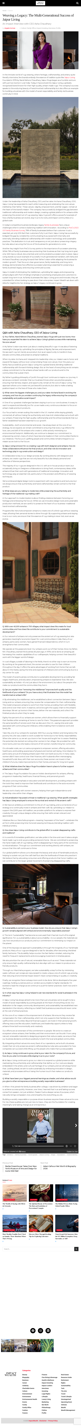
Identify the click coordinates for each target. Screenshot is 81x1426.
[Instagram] (40, 1330)
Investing (45, 1391)
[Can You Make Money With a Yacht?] (7, 1358)
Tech (62, 1388)
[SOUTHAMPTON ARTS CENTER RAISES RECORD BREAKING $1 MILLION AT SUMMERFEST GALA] (7, 1345)
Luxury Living (46, 1399)
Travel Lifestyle (66, 1396)
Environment (26, 1396)
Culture (10, 10)
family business (20, 1154)
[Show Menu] (4, 3)
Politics (44, 1410)
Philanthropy (46, 1407)
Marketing (45, 1402)
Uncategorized (66, 1399)
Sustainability (72, 1154)
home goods (33, 1154)
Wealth (63, 1407)
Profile (58, 28)
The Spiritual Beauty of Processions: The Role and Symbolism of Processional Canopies (41, 1206)
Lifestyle (45, 1396)
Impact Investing (42, 28)
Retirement (65, 1380)
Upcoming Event (66, 1402)
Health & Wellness (48, 1380)
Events (24, 1402)
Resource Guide (66, 1377)
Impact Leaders (47, 1385)
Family (59, 1230)
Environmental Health (29, 1399)
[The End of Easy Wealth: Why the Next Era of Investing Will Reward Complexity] (20, 1358)
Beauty (24, 1374)
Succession (61, 1154)
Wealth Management (68, 1410)
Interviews (51, 28)
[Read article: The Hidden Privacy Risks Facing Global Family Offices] (67, 1193)
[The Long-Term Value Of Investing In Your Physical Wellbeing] (33, 1358)
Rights (63, 1383)
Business (25, 1380)
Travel (63, 1394)
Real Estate (65, 1374)
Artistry (10, 1154)
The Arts (64, 1391)
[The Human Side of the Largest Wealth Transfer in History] (47, 1345)
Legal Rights (46, 1394)
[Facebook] (33, 1330)
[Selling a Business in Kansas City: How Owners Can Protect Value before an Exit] (73, 1345)
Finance (44, 1374)
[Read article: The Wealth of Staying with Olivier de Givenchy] (15, 1193)
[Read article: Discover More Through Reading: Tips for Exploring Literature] (41, 1223)
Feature (25, 1413)
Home (4, 10)
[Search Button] (77, 3)
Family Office (31, 28)
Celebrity (25, 1385)
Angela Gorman (10, 28)
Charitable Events (28, 1388)
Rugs (53, 1154)
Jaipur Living (69, 77)
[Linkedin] (48, 1330)
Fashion (25, 1410)
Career (24, 1383)
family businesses (51, 225)
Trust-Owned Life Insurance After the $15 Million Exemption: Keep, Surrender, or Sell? (66, 1236)
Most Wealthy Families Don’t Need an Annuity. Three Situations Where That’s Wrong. (14, 1236)
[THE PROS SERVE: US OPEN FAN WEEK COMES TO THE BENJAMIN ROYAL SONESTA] (33, 1345)
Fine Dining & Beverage (49, 1377)
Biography (25, 1377)
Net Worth (45, 1405)
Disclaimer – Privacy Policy (48, 1421)
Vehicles (64, 1405)
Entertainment (27, 1394)
